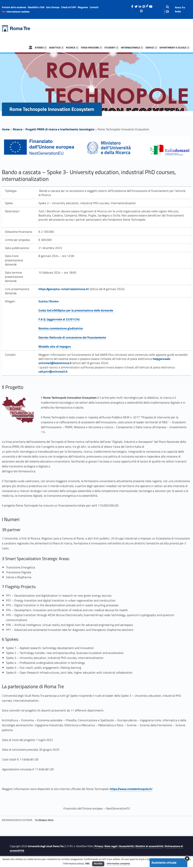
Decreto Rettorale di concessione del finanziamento (72, 337)
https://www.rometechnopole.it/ (131, 789)
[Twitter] (136, 5)
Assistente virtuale (164, 862)
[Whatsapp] (141, 10)
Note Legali (111, 846)
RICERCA (70, 47)
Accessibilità (126, 846)
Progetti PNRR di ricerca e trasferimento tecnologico (59, 129)
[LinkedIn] (140, 5)
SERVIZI (150, 47)
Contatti (94, 7)
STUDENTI (109, 47)
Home (30, 47)
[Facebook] (132, 5)
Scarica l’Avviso (48, 301)
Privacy (99, 846)
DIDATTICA (55, 47)
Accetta (98, 863)
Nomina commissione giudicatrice (60, 328)
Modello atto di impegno (54, 346)
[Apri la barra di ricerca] (164, 9)
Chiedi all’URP (68, 7)
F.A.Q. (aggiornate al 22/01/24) (59, 319)
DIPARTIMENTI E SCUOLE (172, 47)
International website (18, 11)
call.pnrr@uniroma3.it (52, 371)
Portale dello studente (14, 7)
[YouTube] (150, 5)
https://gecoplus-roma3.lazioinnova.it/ (63, 289)
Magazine (83, 7)
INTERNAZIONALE (130, 47)
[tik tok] (147, 5)
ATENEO (39, 47)
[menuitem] (30, 47)
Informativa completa (118, 863)
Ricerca (17, 129)
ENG (87, 863)
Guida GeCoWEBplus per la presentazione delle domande (75, 310)
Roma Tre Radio (180, 9)
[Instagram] (143, 5)
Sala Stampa (53, 7)
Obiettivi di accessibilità (149, 846)
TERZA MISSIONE (90, 47)
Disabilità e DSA (36, 7)
